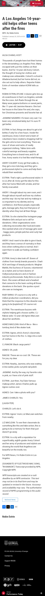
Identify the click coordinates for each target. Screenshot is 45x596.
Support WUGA (10, 561)
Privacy (7, 566)
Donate (37, 3)
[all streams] (42, 593)
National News (10, 500)
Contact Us (9, 556)
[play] (3, 593)
